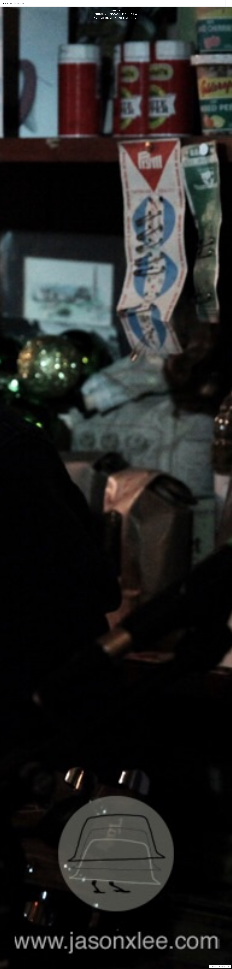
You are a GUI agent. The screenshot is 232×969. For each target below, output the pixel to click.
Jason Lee (7, 3)
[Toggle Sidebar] (228, 3)
